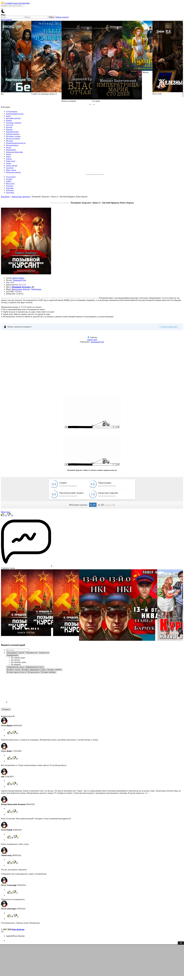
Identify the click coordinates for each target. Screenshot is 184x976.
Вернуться (5, 512)
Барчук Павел (18, 278)
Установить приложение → (169, 327)
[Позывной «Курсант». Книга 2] (78, 635)
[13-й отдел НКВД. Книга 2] (130, 640)
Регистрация (6, 20)
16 (12, 515)
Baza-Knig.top (18, 929)
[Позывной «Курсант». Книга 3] (26, 635)
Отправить (6, 709)
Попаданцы (36, 289)
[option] (18, 658)
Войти (51, 17)
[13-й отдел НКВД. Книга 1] (104, 640)
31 (5, 515)
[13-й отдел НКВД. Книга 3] (150, 619)
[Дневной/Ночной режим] (3, 12)
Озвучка (93, 337)
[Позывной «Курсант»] (49, 627)
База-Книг (5, 197)
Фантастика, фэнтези (21, 197)
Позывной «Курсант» (21, 287)
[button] (12, 652)
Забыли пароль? (62, 17)
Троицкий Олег (19, 280)
